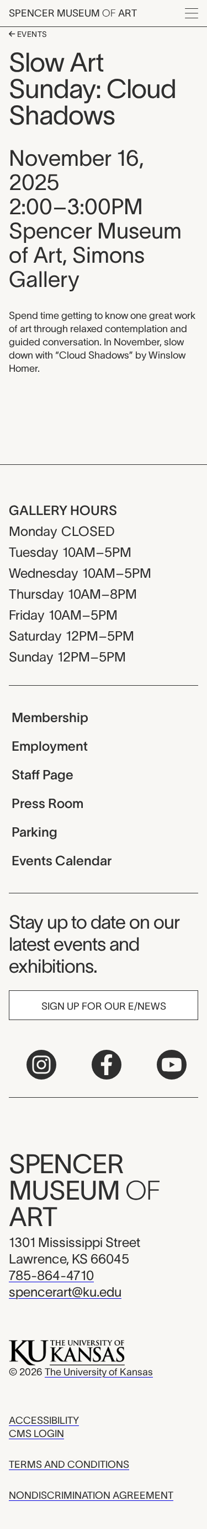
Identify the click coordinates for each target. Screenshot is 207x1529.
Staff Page (42, 774)
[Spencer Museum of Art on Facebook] (106, 1065)
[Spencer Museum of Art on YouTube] (172, 1065)
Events (31, 34)
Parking (34, 832)
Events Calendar (62, 860)
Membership (50, 717)
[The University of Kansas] (67, 1352)
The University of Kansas (99, 1372)
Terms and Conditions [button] (69, 1464)
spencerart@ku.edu (65, 1291)
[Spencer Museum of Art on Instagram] (41, 1065)
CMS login (36, 1433)
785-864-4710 (51, 1275)
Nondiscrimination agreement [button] (91, 1495)
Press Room (47, 803)
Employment (50, 746)
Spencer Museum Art (73, 13)
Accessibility (44, 1420)
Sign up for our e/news (103, 1006)
